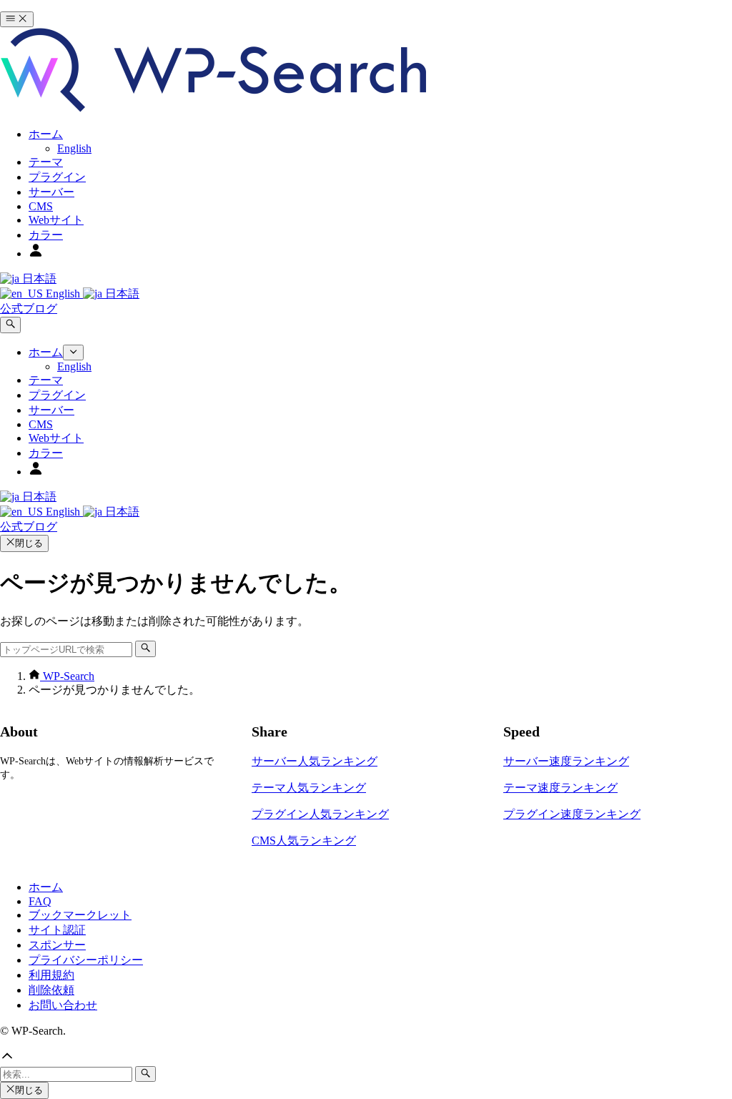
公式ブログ (28, 308)
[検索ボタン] (10, 324)
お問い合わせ (63, 1005)
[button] (366, 1057)
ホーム (46, 887)
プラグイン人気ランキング (320, 814)
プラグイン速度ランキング (571, 814)
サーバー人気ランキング (314, 761)
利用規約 (51, 975)
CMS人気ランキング (304, 840)
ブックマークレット (80, 915)
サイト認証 (57, 930)
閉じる (29, 543)
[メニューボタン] (17, 19)
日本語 (37, 278)
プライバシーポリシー (86, 960)
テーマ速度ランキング (560, 788)
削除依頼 (51, 990)
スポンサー (57, 945)
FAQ (40, 901)
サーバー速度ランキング (566, 761)
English (63, 293)
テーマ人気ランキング (309, 788)
